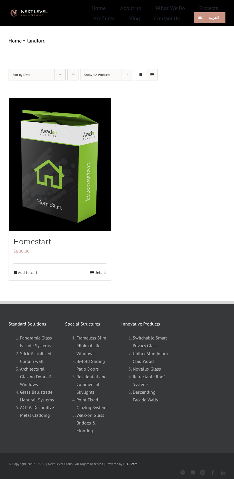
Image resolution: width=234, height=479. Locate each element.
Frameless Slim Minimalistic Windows (91, 345)
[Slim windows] (31, 10)
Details (100, 272)
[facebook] (213, 472)
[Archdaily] (193, 472)
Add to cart (27, 272)
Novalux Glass (147, 369)
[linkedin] (223, 472)
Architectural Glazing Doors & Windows (36, 376)
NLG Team (130, 464)
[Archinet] (182, 472)
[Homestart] (60, 164)
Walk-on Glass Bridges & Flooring (90, 422)
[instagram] (202, 472)
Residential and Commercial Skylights (91, 384)
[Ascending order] (72, 74)
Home (15, 40)
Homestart (32, 241)
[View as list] (151, 74)
